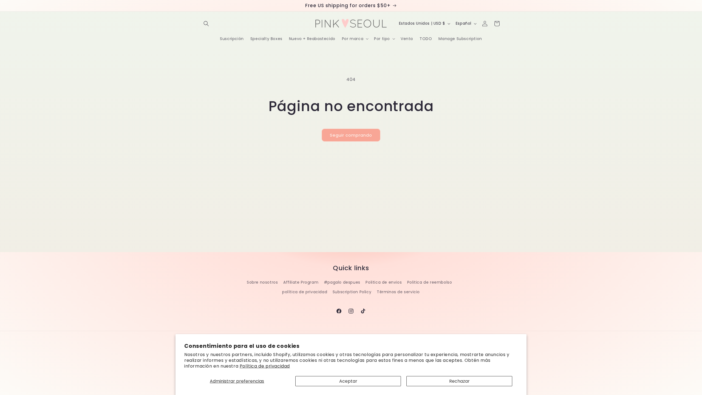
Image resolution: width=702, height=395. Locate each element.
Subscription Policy (352, 292)
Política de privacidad (265, 366)
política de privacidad (304, 292)
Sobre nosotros (262, 282)
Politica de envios (384, 282)
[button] (206, 24)
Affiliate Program (300, 282)
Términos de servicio (398, 292)
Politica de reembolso (429, 282)
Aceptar (348, 381)
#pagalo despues (342, 282)
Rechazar (459, 381)
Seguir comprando (351, 135)
